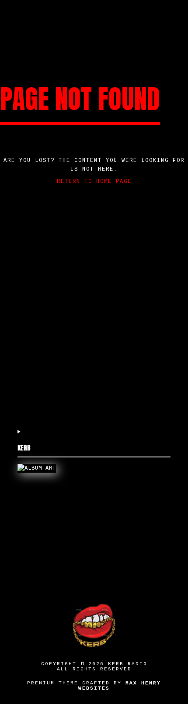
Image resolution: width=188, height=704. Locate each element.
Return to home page (94, 182)
